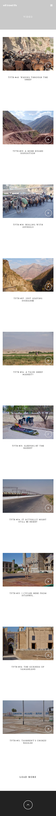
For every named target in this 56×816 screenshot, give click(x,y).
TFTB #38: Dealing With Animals (28, 226)
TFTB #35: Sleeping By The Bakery (28, 447)
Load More (28, 777)
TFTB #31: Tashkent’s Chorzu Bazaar (28, 742)
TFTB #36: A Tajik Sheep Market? (28, 373)
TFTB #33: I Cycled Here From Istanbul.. (28, 595)
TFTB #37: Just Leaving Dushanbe (28, 300)
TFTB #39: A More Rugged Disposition (28, 152)
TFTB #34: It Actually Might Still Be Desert (28, 521)
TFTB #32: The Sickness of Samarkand (28, 668)
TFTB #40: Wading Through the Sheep (28, 79)
